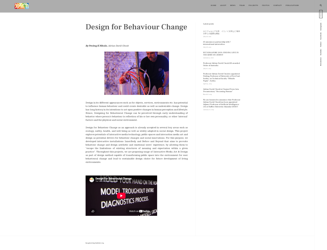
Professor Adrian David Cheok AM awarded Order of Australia (221, 64)
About (223, 5)
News (233, 5)
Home (213, 5)
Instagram (321, 27)
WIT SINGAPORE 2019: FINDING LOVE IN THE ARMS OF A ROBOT (221, 53)
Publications (292, 5)
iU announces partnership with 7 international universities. (217, 43)
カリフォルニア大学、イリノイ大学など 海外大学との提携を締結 (221, 32)
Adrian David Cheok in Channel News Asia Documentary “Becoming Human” (221, 90)
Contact (277, 5)
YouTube (321, 52)
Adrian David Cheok (118, 45)
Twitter (321, 44)
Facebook (321, 36)
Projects (253, 5)
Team (242, 5)
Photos (266, 5)
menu (321, 5)
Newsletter (321, 61)
